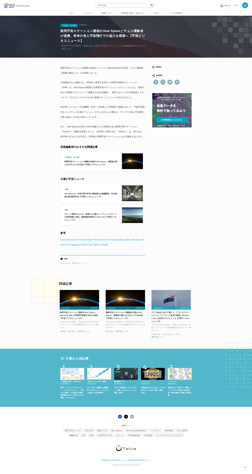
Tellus (156, 13)
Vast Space (65, 263)
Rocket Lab (155, 334)
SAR (91, 435)
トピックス (87, 13)
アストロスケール (168, 334)
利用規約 (104, 460)
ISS (83, 435)
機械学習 (74, 435)
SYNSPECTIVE (105, 435)
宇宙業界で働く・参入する (132, 13)
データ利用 (182, 430)
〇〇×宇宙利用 (175, 13)
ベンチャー (156, 430)
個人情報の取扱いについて (118, 460)
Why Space (116, 430)
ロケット (120, 435)
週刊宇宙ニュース (79, 263)
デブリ (178, 334)
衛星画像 (169, 430)
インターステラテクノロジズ (169, 435)
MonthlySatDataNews (136, 430)
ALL (72, 13)
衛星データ (106, 13)
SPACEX (63, 331)
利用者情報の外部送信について (140, 460)
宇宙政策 (148, 435)
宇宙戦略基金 (134, 435)
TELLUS (89, 430)
